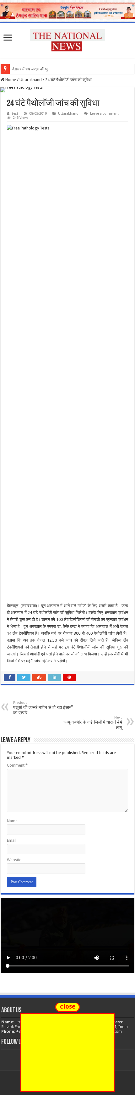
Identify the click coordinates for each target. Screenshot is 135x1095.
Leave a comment (104, 114)
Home (10, 79)
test (15, 114)
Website (14, 859)
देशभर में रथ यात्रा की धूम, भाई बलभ (38, 69)
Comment (17, 765)
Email (11, 840)
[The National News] (67, 39)
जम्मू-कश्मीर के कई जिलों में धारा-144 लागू (92, 722)
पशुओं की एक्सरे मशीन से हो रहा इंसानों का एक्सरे (43, 708)
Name (12, 821)
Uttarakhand (30, 79)
